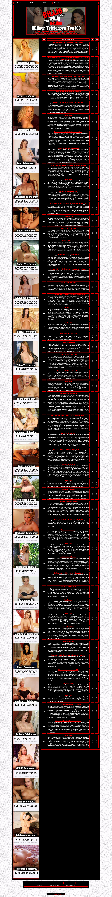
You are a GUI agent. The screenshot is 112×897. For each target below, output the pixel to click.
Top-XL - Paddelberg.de (59, 894)
